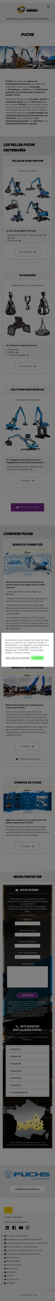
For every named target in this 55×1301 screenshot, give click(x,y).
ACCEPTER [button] (37, 658)
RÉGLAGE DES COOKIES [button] (18, 658)
